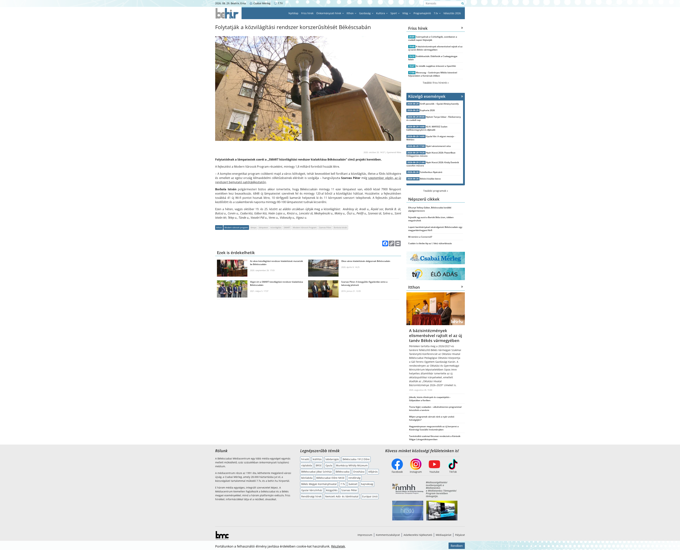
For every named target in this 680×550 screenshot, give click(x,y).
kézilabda (307, 477)
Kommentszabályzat (388, 535)
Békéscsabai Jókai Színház (316, 471)
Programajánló (422, 13)
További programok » (435, 190)
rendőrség (354, 477)
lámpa (253, 227)
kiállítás (317, 459)
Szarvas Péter (325, 227)
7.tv (436, 13)
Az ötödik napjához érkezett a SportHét (436, 66)
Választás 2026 (452, 13)
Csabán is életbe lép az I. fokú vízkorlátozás (430, 243)
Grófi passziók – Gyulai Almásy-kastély (439, 103)
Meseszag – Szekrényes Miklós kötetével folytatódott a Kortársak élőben (432, 74)
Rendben (457, 546)
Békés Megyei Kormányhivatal (319, 484)
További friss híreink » (436, 82)
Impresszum (365, 535)
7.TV (280, 3)
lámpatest (263, 227)
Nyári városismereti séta (438, 146)
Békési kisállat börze (430, 178)
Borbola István (340, 227)
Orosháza (358, 471)
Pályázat (460, 535)
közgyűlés (332, 490)
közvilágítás (276, 227)
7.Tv (342, 484)
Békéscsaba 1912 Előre (356, 459)
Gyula (328, 465)
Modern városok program (236, 227)
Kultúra (381, 13)
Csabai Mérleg (261, 3)
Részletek (338, 546)
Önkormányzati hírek (329, 13)
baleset (353, 484)
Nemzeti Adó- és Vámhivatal (341, 496)
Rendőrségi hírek (311, 496)
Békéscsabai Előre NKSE (330, 477)
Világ (405, 13)
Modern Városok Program (304, 227)
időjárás (373, 471)
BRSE (319, 465)
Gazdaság (365, 13)
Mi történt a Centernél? (420, 236)
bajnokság (367, 484)
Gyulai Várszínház (311, 490)
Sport (394, 13)
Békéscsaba (342, 471)
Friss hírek (307, 13)
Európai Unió (370, 496)
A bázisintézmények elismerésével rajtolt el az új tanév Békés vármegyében (435, 48)
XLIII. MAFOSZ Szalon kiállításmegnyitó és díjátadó (426, 128)
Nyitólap (293, 13)
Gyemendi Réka (394, 152)
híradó (305, 459)
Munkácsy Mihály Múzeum (352, 465)
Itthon (350, 13)
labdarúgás (332, 459)
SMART (287, 227)
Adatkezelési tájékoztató (418, 535)
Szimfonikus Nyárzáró (431, 172)
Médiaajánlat (443, 535)
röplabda (306, 465)
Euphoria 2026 (427, 110)
